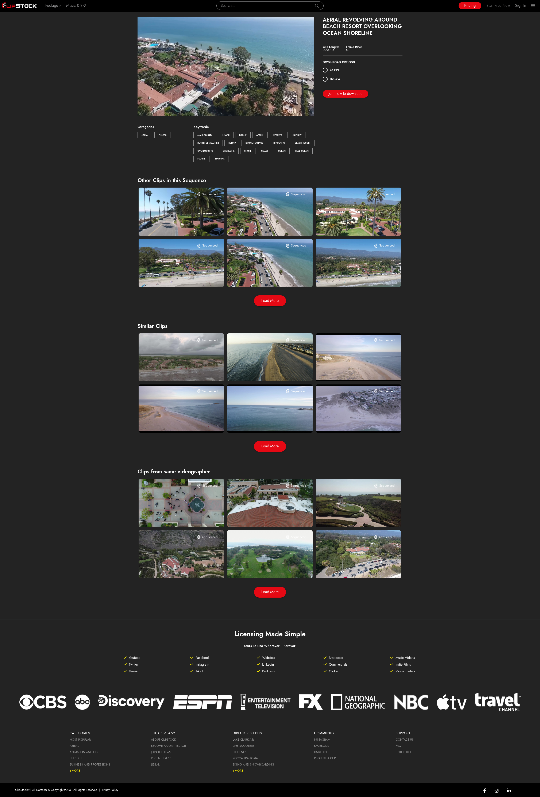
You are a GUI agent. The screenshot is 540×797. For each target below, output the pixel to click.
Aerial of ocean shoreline (253, 372)
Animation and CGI (84, 752)
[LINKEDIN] (509, 791)
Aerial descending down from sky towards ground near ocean (173, 227)
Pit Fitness (240, 752)
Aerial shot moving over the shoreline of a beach (351, 372)
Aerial (145, 135)
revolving (279, 143)
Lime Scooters (243, 745)
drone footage (254, 143)
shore (247, 151)
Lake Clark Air (243, 739)
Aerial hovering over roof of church (261, 518)
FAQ (398, 745)
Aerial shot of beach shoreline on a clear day (173, 423)
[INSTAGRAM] (496, 791)
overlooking (205, 151)
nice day (296, 135)
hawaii (226, 135)
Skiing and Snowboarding (253, 764)
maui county (204, 135)
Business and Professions (90, 764)
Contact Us (405, 739)
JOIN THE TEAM (161, 752)
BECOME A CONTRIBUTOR (168, 745)
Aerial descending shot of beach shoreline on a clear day (262, 423)
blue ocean (302, 151)
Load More (270, 301)
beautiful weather (208, 143)
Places (162, 135)
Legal (155, 764)
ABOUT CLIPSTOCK (163, 739)
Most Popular (80, 739)
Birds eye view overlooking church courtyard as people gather (173, 518)
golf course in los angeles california (261, 569)
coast (264, 151)
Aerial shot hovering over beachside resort (262, 227)
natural (219, 159)
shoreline (229, 151)
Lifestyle (76, 758)
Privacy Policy (109, 790)
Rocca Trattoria (245, 758)
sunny (232, 143)
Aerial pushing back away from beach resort (173, 278)
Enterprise (404, 752)
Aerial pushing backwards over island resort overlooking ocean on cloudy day (173, 372)
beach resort (302, 143)
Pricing (470, 6)
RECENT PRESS (161, 758)
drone (243, 135)
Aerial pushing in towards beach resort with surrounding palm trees (351, 227)
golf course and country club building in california (173, 569)
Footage (51, 6)
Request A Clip (325, 758)
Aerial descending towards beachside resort (262, 278)
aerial (259, 135)
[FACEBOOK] (484, 791)
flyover (277, 135)
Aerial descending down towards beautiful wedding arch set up (351, 518)
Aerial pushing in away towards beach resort (351, 278)
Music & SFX (76, 6)
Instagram (322, 739)
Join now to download (345, 94)
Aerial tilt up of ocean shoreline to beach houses (351, 423)
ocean (282, 151)
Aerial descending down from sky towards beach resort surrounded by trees (351, 569)
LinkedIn (320, 752)
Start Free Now (498, 6)
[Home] (19, 5)
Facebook (321, 745)
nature (201, 159)
